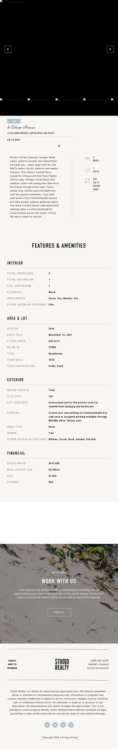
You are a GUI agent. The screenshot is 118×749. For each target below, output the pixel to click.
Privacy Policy (70, 737)
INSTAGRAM (12, 668)
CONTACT (12, 660)
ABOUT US (12, 664)
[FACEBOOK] (71, 725)
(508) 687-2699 (100, 660)
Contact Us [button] (59, 612)
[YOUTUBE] (55, 725)
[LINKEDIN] (63, 725)
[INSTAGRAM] (47, 725)
